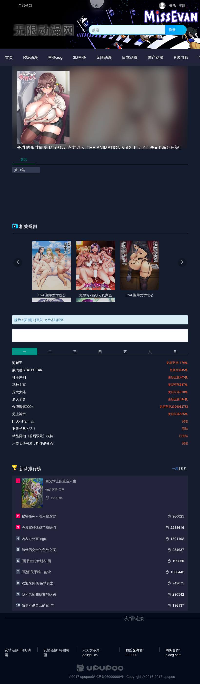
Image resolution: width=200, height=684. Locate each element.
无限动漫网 (43, 29)
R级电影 (181, 57)
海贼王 (17, 362)
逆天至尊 (19, 399)
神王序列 (19, 377)
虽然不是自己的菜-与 (38, 605)
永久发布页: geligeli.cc (91, 649)
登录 (172, 5)
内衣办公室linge (34, 538)
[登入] (39, 319)
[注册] (28, 319)
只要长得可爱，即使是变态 (32, 443)
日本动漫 (130, 57)
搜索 (172, 29)
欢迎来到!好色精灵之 (37, 582)
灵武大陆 (19, 391)
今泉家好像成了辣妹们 (39, 527)
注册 (182, 5)
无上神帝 (19, 413)
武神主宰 (19, 384)
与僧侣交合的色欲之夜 (39, 549)
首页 (9, 57)
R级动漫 (30, 57)
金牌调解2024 (23, 406)
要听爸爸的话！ (24, 428)
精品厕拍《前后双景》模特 (32, 435)
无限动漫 (104, 57)
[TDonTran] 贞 (23, 421)
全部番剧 (25, 5)
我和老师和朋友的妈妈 (39, 594)
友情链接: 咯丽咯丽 (57, 649)
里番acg (55, 57)
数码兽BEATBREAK (27, 369)
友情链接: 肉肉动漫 (18, 649)
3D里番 (79, 57)
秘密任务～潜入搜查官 (39, 516)
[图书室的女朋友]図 (36, 560)
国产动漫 (155, 57)
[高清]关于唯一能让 (36, 571)
